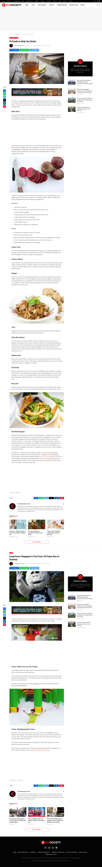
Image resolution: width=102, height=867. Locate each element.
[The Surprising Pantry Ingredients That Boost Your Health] (36, 524)
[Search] (99, 5)
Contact (82, 5)
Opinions (55, 1)
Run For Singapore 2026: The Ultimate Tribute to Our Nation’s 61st (36, 820)
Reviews (65, 1)
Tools (33, 5)
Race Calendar (42, 5)
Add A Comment (36, 541)
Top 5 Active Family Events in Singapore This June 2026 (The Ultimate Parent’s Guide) (55, 820)
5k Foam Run (13, 780)
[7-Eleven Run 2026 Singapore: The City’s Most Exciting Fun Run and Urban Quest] (17, 812)
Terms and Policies (50, 854)
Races (60, 1)
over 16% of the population (47, 456)
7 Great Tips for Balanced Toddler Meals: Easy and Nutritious (53, 532)
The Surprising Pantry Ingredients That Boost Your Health (35, 532)
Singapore (20, 780)
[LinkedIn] (4, 103)
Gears (23, 1)
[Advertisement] (51, 19)
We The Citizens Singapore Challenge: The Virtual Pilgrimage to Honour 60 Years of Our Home (84, 91)
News (3, 1)
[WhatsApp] (4, 94)
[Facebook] (4, 90)
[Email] (4, 100)
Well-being (17, 492)
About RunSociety (23, 852)
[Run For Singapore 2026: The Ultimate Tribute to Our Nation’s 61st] (36, 812)
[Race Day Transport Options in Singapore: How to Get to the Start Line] (72, 109)
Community (8, 1)
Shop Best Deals (73, 5)
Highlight (37, 1)
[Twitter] (4, 97)
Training (70, 1)
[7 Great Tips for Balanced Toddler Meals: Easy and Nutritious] (55, 524)
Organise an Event (62, 5)
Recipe (11, 492)
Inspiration (43, 1)
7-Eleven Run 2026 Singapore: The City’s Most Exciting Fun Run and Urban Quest (17, 820)
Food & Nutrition (16, 1)
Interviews (49, 1)
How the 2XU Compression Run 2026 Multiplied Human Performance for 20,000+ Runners (85, 82)
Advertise (33, 852)
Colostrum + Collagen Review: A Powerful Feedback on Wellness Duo (17, 532)
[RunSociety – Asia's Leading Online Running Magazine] (12, 5)
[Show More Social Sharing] (41, 50)
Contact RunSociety (44, 852)
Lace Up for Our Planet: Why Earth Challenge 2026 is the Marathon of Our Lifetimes (85, 100)
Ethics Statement (71, 852)
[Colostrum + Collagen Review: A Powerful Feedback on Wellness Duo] (17, 524)
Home (26, 5)
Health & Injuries (29, 1)
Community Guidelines (58, 852)
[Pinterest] (4, 106)
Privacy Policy (83, 852)
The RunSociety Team (19, 45)
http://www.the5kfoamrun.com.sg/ (40, 750)
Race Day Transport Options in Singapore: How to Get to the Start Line (84, 109)
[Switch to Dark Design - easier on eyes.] (97, 5)
